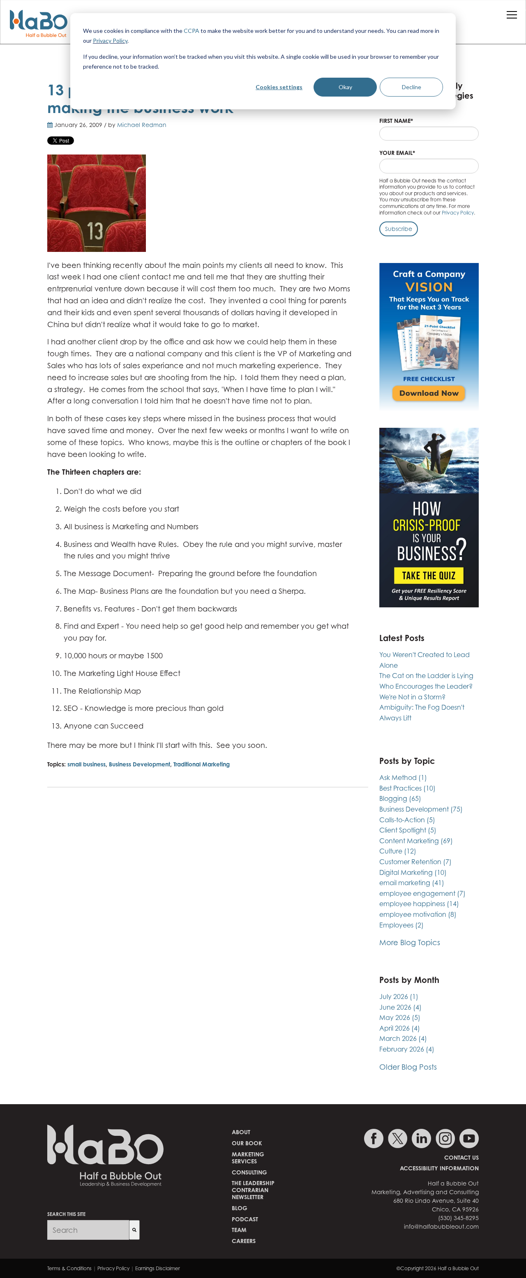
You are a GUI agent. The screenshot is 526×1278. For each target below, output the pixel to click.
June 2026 (400, 1007)
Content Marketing (416, 841)
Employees (401, 925)
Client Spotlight (407, 830)
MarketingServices (248, 1158)
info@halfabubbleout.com (441, 1226)
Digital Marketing (413, 872)
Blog (239, 1207)
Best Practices (407, 788)
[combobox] (88, 1230)
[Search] (134, 1230)
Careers (244, 1240)
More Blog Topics (409, 942)
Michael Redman (141, 124)
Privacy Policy (110, 40)
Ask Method (403, 777)
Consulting (249, 1172)
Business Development (139, 764)
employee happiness (419, 904)
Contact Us (461, 1157)
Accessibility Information (439, 1168)
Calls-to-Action (407, 820)
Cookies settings (279, 86)
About (241, 1131)
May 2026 (399, 1017)
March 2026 (403, 1038)
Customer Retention (415, 862)
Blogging (400, 798)
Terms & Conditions (69, 1268)
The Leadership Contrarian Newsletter (253, 1189)
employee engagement (422, 893)
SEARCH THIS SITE (66, 1214)
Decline (411, 86)
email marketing (411, 883)
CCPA (191, 30)
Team (239, 1229)
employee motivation (418, 914)
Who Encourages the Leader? (426, 686)
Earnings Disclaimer (157, 1268)
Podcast (245, 1219)
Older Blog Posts (408, 1067)
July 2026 (398, 996)
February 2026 (406, 1049)
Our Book (247, 1143)
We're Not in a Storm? (412, 697)
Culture (397, 851)
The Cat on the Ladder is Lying (426, 675)
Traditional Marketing (201, 764)
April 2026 (399, 1028)
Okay (345, 86)
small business (86, 764)
